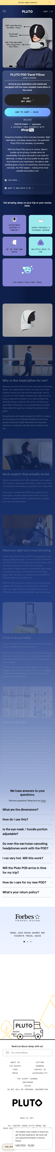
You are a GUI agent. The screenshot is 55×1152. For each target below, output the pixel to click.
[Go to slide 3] (18, 66)
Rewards (40, 1066)
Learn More (20, 1145)
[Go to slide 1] (11, 66)
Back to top (26, 1118)
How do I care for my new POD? (24, 882)
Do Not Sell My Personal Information (27, 1089)
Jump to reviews (29, 78)
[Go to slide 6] (28, 66)
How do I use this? (15, 819)
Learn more (36, 124)
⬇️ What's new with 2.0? (18, 188)
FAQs (43, 800)
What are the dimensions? (20, 810)
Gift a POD (27, 119)
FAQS (15, 1069)
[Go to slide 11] (45, 66)
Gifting (40, 1062)
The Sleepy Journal (27, 1079)
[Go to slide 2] (15, 66)
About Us (15, 1062)
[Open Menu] (4, 11)
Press (15, 1073)
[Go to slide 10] (41, 66)
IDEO (38, 761)
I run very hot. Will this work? (23, 858)
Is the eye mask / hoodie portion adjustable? (25, 831)
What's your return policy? (21, 892)
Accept (31, 1145)
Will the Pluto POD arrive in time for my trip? (24, 870)
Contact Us (40, 1069)
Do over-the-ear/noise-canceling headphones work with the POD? (25, 846)
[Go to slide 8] (35, 66)
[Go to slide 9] (38, 66)
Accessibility (39, 1073)
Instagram (27, 1082)
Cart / (47, 11)
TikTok (27, 1086)
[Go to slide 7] (31, 66)
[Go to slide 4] (22, 66)
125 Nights (15, 1066)
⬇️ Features (11, 180)
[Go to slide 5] (25, 66)
